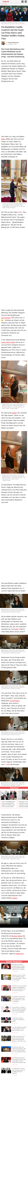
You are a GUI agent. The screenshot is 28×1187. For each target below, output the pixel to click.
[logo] (6, 1)
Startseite (4, 4)
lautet (20, 212)
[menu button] (26, 2)
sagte (8, 764)
